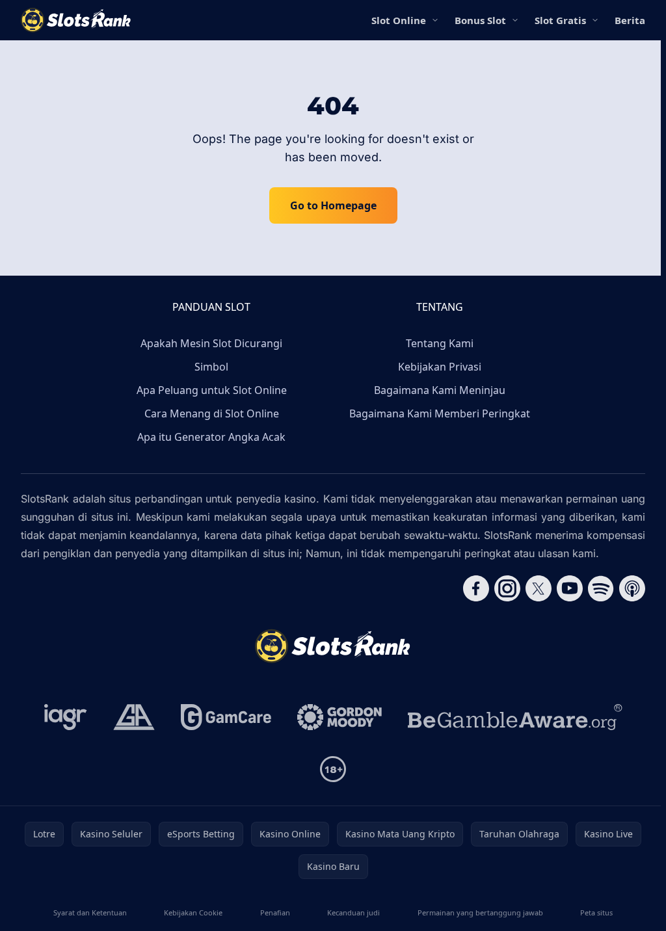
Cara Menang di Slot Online (211, 413)
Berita (630, 20)
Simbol (211, 367)
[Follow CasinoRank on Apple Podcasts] (632, 588)
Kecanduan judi (353, 912)
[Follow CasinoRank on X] (539, 588)
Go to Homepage (333, 205)
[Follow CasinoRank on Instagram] (507, 588)
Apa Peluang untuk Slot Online (212, 390)
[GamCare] (226, 717)
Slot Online (398, 20)
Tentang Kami (439, 343)
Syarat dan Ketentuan (90, 912)
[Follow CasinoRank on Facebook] (476, 588)
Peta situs (596, 912)
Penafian (275, 912)
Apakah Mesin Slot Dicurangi (211, 343)
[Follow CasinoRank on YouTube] (570, 588)
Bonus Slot (480, 20)
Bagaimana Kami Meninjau (439, 390)
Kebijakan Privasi (439, 367)
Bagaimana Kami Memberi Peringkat (439, 413)
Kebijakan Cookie (193, 912)
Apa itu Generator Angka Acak (211, 437)
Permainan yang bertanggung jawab (480, 912)
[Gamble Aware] (515, 717)
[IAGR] (65, 717)
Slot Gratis (560, 20)
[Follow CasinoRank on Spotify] (601, 588)
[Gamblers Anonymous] (134, 717)
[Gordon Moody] (339, 717)
